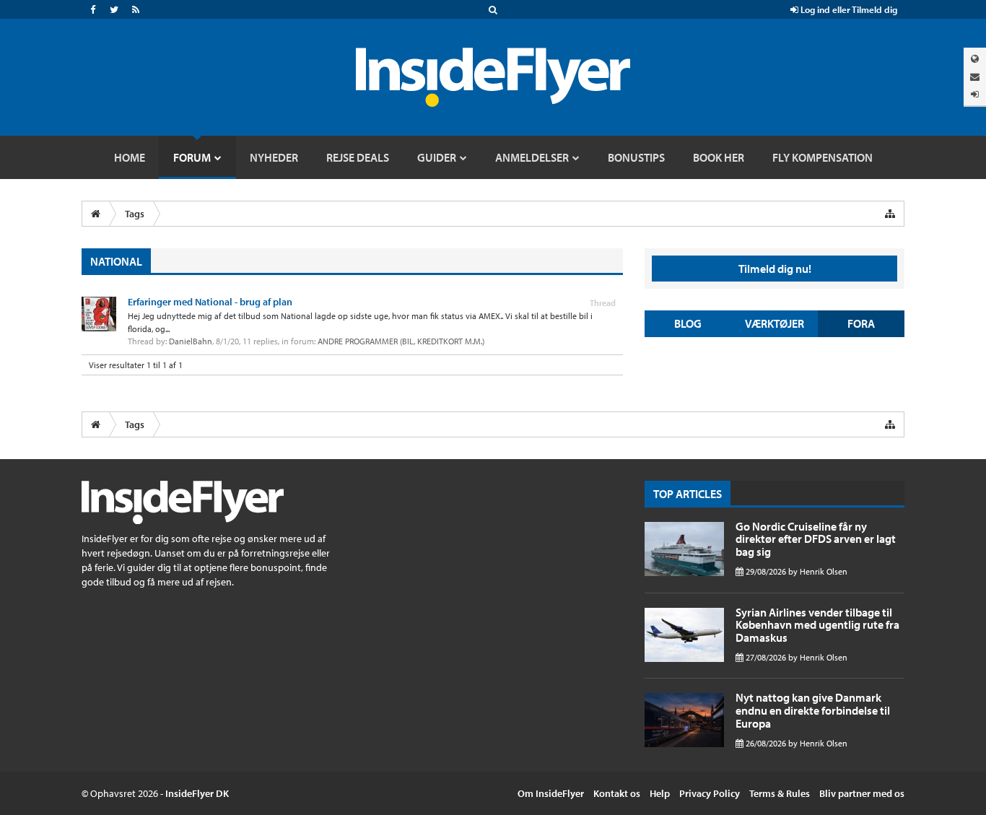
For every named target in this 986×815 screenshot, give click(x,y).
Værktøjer (774, 323)
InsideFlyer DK (197, 793)
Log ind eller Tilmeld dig (847, 9)
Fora (861, 323)
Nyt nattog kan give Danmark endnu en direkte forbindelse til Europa (813, 710)
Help (660, 793)
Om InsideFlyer (551, 793)
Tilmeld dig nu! (774, 268)
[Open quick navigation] (890, 213)
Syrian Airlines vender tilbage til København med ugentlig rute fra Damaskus (817, 625)
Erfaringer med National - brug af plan (210, 301)
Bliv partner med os (861, 793)
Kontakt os (616, 793)
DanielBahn (190, 341)
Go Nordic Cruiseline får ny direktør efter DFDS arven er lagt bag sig (816, 539)
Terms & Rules (779, 793)
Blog (688, 323)
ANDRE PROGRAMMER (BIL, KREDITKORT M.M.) (401, 341)
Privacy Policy (709, 793)
